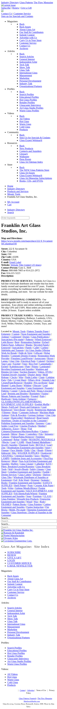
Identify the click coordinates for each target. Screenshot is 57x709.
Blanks (29, 345)
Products (11, 685)
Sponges (40, 423)
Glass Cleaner (26, 464)
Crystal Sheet (19, 380)
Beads (40, 450)
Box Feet (33, 364)
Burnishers (34, 393)
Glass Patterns (26, 2)
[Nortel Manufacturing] (12, 535)
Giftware (38, 353)
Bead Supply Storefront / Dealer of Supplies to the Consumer (25, 419)
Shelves (46, 474)
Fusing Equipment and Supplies (23, 489)
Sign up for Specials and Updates (17, 16)
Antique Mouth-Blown (26, 488)
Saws (37, 455)
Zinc (3, 447)
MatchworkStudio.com (32, 701)
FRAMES (6, 504)
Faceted (16, 364)
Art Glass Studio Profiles (19, 661)
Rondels (28, 382)
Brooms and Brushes (18, 393)
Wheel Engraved (43, 339)
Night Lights (31, 377)
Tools (4, 488)
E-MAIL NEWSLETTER (20, 566)
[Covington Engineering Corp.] (16, 541)
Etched (45, 342)
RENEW (11, 555)
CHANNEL (7, 455)
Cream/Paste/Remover (12, 382)
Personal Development (18, 632)
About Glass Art (15, 578)
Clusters (44, 431)
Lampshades (45, 364)
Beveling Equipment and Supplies (17, 369)
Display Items (34, 374)
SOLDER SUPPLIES (28, 453)
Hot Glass (12, 677)
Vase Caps (6, 364)
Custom (15, 334)
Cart (9, 204)
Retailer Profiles (15, 656)
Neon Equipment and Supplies (35, 334)
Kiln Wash (24, 480)
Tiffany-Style (34, 380)
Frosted (34, 396)
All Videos (12, 674)
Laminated (45, 366)
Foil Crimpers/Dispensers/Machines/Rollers (19, 430)
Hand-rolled (17, 418)
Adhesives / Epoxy (10, 428)
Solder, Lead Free (9, 426)
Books (4, 482)
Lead (13, 442)
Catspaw (5, 437)
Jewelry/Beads (21, 469)
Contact (22, 690)
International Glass (16, 624)
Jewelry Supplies (9, 445)
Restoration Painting (30, 342)
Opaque (5, 450)
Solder (24, 439)
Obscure (37, 385)
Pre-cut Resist (40, 382)
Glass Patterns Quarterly (27, 699)
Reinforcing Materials (45, 409)
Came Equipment (34, 388)
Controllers (31, 434)
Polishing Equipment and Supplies (17, 423)
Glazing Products (28, 426)
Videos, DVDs (45, 372)
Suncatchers (18, 347)
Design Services (9, 474)
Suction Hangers (28, 372)
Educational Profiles (17, 650)
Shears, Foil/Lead (9, 407)
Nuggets (49, 388)
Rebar (16, 439)
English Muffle (42, 404)
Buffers (14, 464)
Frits (41, 434)
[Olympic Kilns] (9, 538)
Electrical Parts (28, 361)
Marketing (12, 629)
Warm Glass (13, 679)
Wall (10, 469)
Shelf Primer (20, 485)
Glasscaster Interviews (18, 658)
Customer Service (22, 13)
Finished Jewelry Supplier (13, 374)
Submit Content (14, 584)
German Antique (36, 415)
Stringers (49, 434)
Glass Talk (12, 621)
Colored (41, 361)
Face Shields (16, 450)
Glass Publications (40, 337)
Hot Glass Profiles (16, 653)
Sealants (45, 480)
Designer (35, 480)
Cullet (36, 347)
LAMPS (5, 458)
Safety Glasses (37, 469)
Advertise (30, 690)
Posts (30, 485)
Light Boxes (7, 342)
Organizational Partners (18, 637)
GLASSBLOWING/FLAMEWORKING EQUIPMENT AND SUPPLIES (21, 403)
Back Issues (13, 576)
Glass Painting (8, 499)
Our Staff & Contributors (19, 581)
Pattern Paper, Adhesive (12, 345)
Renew (15, 8)
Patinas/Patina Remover (22, 437)
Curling (44, 347)
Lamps (4, 361)
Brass (14, 412)
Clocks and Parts (27, 391)
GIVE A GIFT (14, 557)
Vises (24, 364)
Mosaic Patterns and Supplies (15, 396)
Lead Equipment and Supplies (24, 386)
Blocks (5, 442)
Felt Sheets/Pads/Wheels (25, 493)
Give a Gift (26, 8)
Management (13, 626)
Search (10, 212)
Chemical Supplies (24, 455)
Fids (10, 380)
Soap (28, 496)
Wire (21, 377)
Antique (5, 337)
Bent (17, 342)
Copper (14, 391)
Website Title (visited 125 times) (26, 265)
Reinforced (29, 418)
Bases (22, 434)
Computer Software (28, 412)
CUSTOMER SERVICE (19, 563)
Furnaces (32, 399)
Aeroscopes (40, 358)
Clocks (13, 377)
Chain (42, 377)
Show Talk (12, 618)
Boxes (50, 358)
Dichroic (37, 474)
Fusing (44, 393)
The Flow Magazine (43, 2)
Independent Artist (16, 613)
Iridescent (5, 453)
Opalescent (46, 453)
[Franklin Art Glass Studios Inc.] (17, 530)
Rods (42, 501)
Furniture (37, 496)
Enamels (5, 434)
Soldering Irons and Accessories (26, 458)
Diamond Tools (26, 445)
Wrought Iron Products (28, 499)
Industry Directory (10, 2)
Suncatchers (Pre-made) (12, 339)
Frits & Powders (18, 415)
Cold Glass (12, 682)
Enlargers (5, 334)
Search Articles (14, 608)
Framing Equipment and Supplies (25, 482)
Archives (11, 597)
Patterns (29, 339)
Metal (14, 461)
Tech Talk (12, 616)
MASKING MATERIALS (42, 439)
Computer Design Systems (23, 355)
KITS (48, 464)
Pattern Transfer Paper (37, 331)
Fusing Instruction (35, 507)
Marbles (45, 455)
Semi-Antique (19, 399)
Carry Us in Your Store (18, 589)
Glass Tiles (6, 477)
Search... (5, 518)
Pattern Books (19, 504)
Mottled (42, 426)
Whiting (27, 385)
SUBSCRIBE (14, 552)
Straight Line (48, 380)
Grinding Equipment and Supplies (24, 472)
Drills (27, 450)
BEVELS (40, 445)
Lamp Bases (16, 385)
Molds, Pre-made (17, 510)
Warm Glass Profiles (17, 664)
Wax (36, 501)
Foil (15, 480)
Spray (48, 447)
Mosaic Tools (19, 331)
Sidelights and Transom (12, 350)
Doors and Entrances (30, 407)
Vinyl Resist (19, 409)
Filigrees (6, 412)
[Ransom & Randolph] (12, 532)
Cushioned (16, 337)
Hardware (6, 399)
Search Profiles (14, 648)
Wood (29, 501)
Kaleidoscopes (17, 366)
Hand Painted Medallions (38, 442)
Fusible (46, 472)
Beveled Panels (41, 345)
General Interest (14, 610)
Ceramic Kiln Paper (43, 485)
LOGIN (11, 560)
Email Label (15, 262)
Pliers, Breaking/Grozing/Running (17, 466)
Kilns (10, 488)
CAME (20, 442)
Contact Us (6, 13)
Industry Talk (13, 635)
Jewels (30, 409)
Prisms (35, 366)
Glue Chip (14, 361)
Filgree (48, 450)
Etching (50, 361)
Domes (26, 337)
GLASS (47, 496)
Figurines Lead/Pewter (22, 358)
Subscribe (6, 8)
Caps (48, 423)
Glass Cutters (24, 474)
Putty (42, 396)
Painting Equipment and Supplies (24, 495)
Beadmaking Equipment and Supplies (25, 447)
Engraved (5, 347)
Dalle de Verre (25, 353)
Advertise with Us (16, 587)
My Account (13, 202)
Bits (14, 453)
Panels (28, 347)
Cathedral (39, 464)
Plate (27, 366)
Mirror (14, 434)
